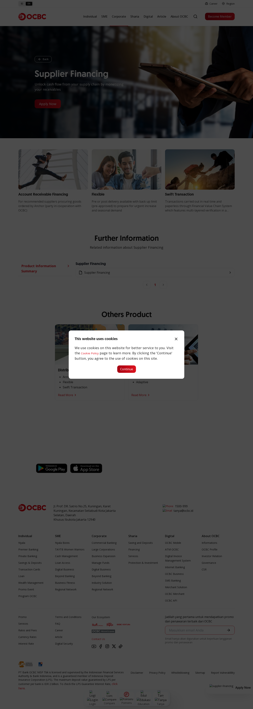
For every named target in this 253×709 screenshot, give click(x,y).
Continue (126, 369)
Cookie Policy (90, 353)
